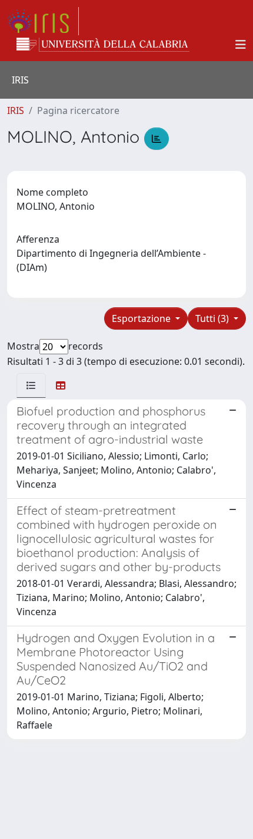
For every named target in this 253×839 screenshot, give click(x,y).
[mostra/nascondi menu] (240, 45)
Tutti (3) (213, 318)
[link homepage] (43, 21)
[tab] (31, 385)
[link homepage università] (103, 44)
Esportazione (142, 318)
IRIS (15, 110)
